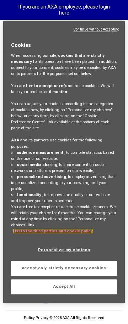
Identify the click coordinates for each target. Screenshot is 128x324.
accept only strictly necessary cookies (64, 268)
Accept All (64, 286)
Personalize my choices (64, 250)
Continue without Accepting (96, 29)
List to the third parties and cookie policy (53, 231)
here (64, 13)
